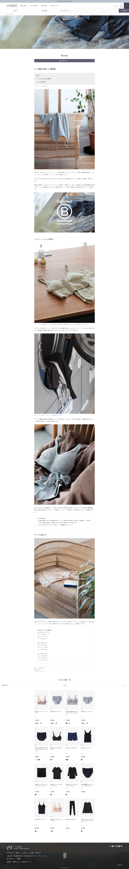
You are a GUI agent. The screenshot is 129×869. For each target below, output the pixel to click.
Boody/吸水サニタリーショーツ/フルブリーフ (87, 785)
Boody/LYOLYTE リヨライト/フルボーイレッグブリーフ (41, 749)
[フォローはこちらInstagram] (110, 846)
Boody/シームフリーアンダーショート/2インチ (41, 785)
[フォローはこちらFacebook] (112, 846)
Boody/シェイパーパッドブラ (41, 712)
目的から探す (44, 5)
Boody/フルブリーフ (55, 711)
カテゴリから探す (34, 5)
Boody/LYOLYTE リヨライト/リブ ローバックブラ (72, 713)
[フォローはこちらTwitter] (115, 846)
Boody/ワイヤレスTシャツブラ (56, 748)
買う (16, 10)
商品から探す (23, 5)
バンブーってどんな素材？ (44, 78)
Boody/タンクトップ (86, 747)
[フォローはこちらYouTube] (119, 846)
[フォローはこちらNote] (121, 846)
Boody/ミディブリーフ (87, 711)
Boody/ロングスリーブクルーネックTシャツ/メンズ (87, 821)
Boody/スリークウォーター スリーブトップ (72, 785)
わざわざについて (54, 5)
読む (45, 10)
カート (127, 6)
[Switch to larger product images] (2, 685)
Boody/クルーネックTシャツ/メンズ (56, 785)
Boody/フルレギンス (71, 819)
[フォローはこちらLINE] (117, 846)
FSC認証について (64, 524)
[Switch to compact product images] (7, 685)
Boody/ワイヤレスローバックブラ (56, 820)
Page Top (120, 864)
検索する (125, 10)
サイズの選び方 (42, 81)
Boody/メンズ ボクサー (71, 747)
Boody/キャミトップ (40, 819)
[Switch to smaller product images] (5, 685)
